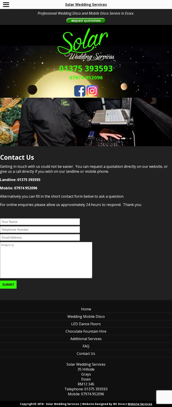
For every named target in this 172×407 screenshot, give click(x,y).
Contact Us (86, 353)
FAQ (86, 346)
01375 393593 (86, 68)
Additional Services (86, 338)
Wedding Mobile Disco (86, 316)
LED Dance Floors (86, 323)
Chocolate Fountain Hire (86, 331)
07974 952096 (86, 77)
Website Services (140, 404)
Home (86, 309)
